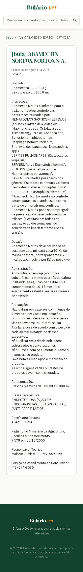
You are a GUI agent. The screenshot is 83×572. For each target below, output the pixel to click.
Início (9, 37)
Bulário (41, 7)
